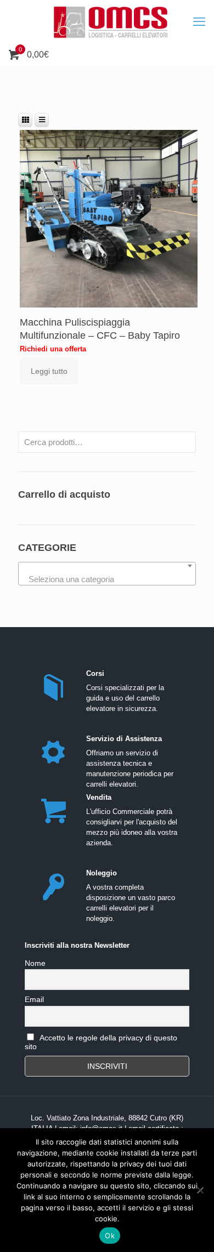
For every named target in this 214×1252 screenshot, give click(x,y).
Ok (110, 1235)
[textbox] (107, 579)
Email (34, 999)
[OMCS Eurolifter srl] (107, 21)
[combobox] (107, 573)
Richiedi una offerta (53, 349)
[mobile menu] (199, 22)
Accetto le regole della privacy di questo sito (101, 1042)
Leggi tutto (49, 371)
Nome (35, 963)
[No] (200, 1190)
